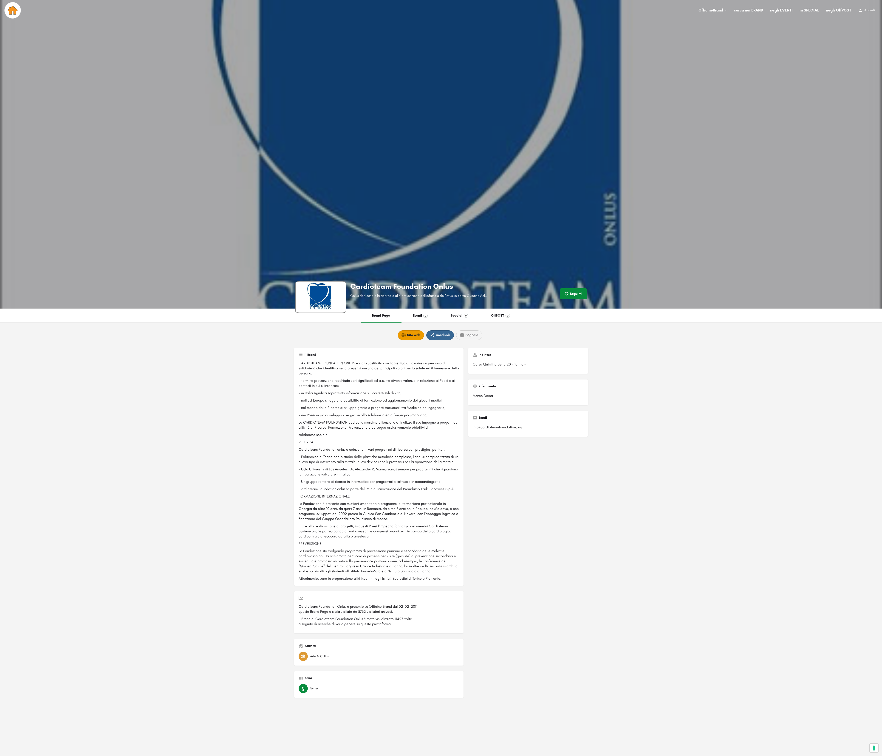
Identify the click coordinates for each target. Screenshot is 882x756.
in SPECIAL (809, 10)
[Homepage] (13, 10)
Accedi (869, 10)
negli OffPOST (838, 10)
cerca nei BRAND (748, 10)
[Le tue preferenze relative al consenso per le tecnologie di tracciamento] (874, 748)
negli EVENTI (781, 10)
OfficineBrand (710, 10)
